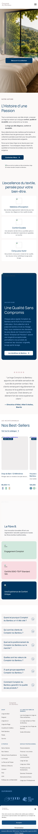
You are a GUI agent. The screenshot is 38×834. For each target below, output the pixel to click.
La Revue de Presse (7, 762)
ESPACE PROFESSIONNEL (28, 744)
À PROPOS (4, 744)
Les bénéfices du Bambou (17, 353)
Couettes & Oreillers (7, 728)
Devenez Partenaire (26, 773)
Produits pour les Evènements (25, 769)
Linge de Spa (24, 760)
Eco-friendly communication (24, 756)
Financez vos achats (26, 751)
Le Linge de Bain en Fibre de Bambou (27, 722)
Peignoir (3, 717)
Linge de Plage (5, 724)
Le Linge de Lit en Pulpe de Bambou (28, 727)
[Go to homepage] (19, 703)
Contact (3, 769)
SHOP (3, 709)
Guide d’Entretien (25, 732)
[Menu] (35, 4)
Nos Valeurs (5, 751)
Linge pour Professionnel (27, 780)
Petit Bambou (5, 731)
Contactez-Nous (11, 157)
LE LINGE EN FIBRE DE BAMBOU (27, 710)
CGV (2, 776)
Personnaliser (19, 828)
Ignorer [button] (21, 833)
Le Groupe (4, 758)
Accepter (19, 822)
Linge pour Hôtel (25, 764)
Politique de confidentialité (9, 780)
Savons (3, 738)
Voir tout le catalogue (9, 431)
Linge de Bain (5, 713)
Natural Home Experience (9, 755)
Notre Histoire (5, 748)
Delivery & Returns (7, 765)
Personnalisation (25, 748)
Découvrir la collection (19, 60)
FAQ (2, 773)
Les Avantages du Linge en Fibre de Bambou (28, 716)
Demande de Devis (25, 777)
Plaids (3, 735)
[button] (35, 809)
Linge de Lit (4, 721)
